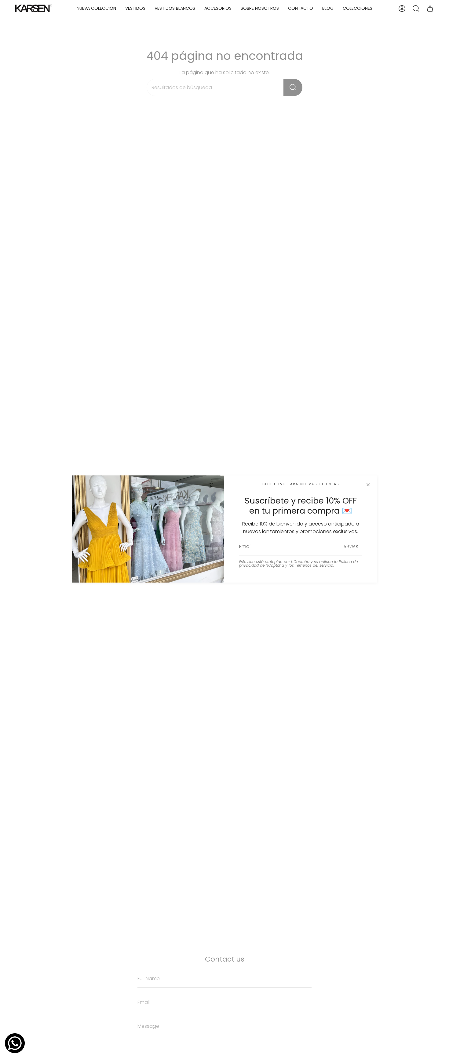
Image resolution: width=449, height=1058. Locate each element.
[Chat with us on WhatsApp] (15, 1043)
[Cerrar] (368, 485)
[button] (135, 8)
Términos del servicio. (314, 565)
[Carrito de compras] (430, 8)
